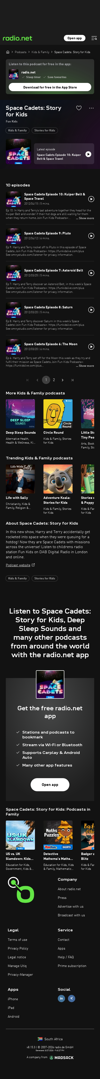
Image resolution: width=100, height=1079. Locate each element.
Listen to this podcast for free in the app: (40, 64)
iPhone (13, 999)
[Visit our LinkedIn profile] (61, 998)
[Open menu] (94, 38)
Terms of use (17, 940)
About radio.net (69, 889)
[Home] (8, 52)
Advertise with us (70, 906)
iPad (11, 1008)
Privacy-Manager (20, 974)
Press (62, 898)
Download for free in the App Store (50, 87)
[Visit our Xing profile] (72, 998)
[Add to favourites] (79, 108)
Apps (61, 948)
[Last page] (72, 380)
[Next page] (63, 380)
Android (13, 1016)
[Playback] (88, 154)
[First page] (28, 380)
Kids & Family (17, 130)
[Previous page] (37, 380)
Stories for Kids (44, 130)
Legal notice (17, 957)
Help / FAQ (66, 957)
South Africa (53, 1039)
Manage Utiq (17, 966)
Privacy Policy (18, 948)
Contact (63, 940)
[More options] (91, 108)
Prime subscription (72, 966)
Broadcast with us (71, 915)
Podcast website (18, 565)
